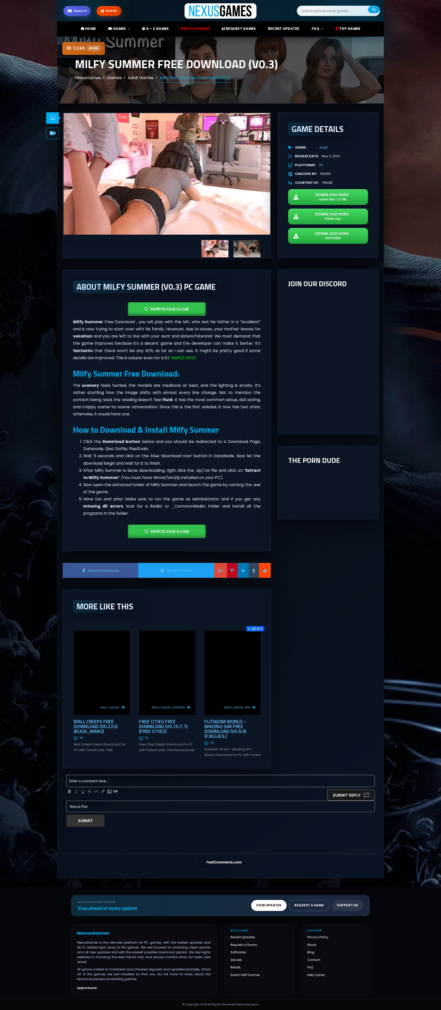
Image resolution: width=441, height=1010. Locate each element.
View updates (268, 905)
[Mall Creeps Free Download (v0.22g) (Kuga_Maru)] (102, 673)
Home (90, 28)
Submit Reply (347, 795)
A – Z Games (157, 28)
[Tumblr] (254, 570)
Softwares (238, 952)
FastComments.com (224, 862)
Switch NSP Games (245, 975)
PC (81, 738)
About (311, 944)
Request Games (240, 28)
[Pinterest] (232, 570)
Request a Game (243, 944)
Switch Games (195, 28)
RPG (247, 707)
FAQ (315, 28)
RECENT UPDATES (284, 28)
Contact (313, 959)
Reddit (235, 967)
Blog (310, 952)
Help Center (316, 975)
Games (119, 28)
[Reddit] (265, 570)
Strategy (178, 707)
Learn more (87, 988)
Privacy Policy (317, 937)
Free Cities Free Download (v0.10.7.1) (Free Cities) (163, 726)
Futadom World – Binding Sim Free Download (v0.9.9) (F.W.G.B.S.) (225, 729)
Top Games (349, 28)
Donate (236, 959)
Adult (104, 707)
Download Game (170, 309)
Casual (114, 707)
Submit (85, 820)
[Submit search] (374, 9)
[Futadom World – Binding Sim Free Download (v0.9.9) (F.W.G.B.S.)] (232, 673)
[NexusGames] (220, 10)
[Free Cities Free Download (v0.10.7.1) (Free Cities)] (167, 673)
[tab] (52, 118)
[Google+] (220, 570)
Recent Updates (242, 937)
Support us (347, 905)
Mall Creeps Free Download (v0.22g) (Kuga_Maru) (96, 726)
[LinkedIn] (243, 570)
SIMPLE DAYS (183, 357)
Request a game (309, 905)
